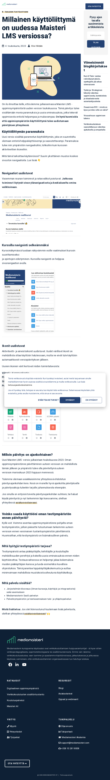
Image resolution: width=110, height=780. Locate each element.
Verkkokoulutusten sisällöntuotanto (25, 694)
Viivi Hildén (37, 46)
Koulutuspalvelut (15, 700)
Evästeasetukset (48, 400)
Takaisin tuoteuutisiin (16, 12)
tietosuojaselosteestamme (20, 385)
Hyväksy (70, 400)
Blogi (61, 688)
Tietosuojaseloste (66, 775)
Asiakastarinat (65, 693)
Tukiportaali (66, 731)
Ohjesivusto (67, 726)
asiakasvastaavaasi (26, 502)
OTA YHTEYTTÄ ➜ (17, 763)
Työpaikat (15, 737)
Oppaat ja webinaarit (68, 699)
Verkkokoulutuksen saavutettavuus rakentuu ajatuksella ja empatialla (94, 127)
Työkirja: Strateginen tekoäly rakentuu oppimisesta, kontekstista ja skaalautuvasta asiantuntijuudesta (95, 95)
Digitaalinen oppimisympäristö (23, 688)
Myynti (12, 726)
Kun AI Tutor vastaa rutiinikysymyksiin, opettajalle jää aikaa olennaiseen (93, 80)
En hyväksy (92, 400)
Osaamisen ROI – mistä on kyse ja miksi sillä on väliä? (96, 108)
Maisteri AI (12, 706)
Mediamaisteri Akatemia (73, 737)
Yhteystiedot (15, 731)
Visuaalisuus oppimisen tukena (94, 117)
